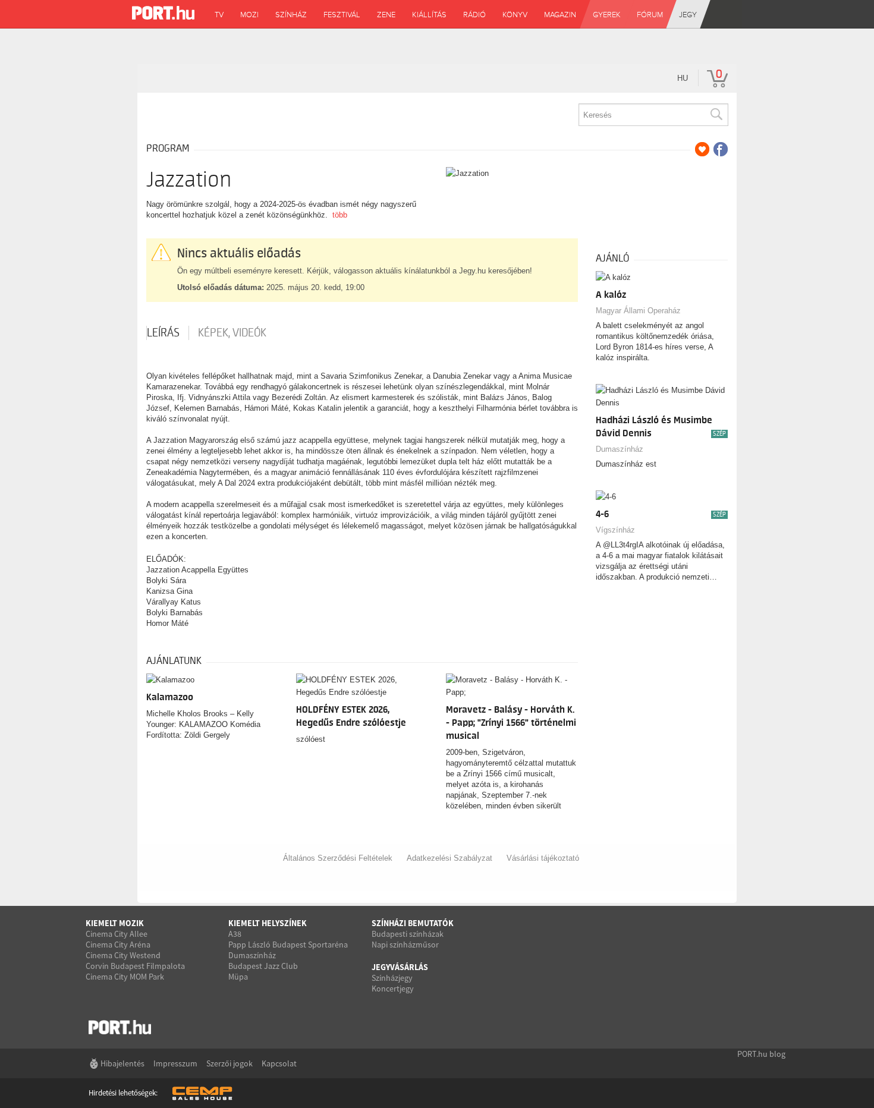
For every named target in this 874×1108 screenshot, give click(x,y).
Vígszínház (615, 529)
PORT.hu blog (761, 1054)
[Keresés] (715, 114)
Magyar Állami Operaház (638, 310)
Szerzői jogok (229, 1063)
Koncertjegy (393, 988)
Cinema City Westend (123, 955)
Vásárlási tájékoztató (543, 858)
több (339, 214)
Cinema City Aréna (118, 944)
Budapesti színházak (408, 933)
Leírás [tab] (163, 332)
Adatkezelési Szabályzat (449, 858)
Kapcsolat (279, 1063)
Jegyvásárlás (400, 967)
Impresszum (175, 1063)
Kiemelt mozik (115, 923)
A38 (234, 933)
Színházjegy (392, 977)
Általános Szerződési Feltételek (337, 858)
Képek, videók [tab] (232, 332)
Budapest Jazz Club (263, 966)
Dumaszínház (619, 449)
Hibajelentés (122, 1063)
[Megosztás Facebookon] (720, 149)
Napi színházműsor (405, 944)
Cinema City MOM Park (125, 976)
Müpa (238, 976)
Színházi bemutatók (413, 923)
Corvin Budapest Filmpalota (135, 966)
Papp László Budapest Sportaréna (288, 944)
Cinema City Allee (116, 933)
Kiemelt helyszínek (267, 923)
